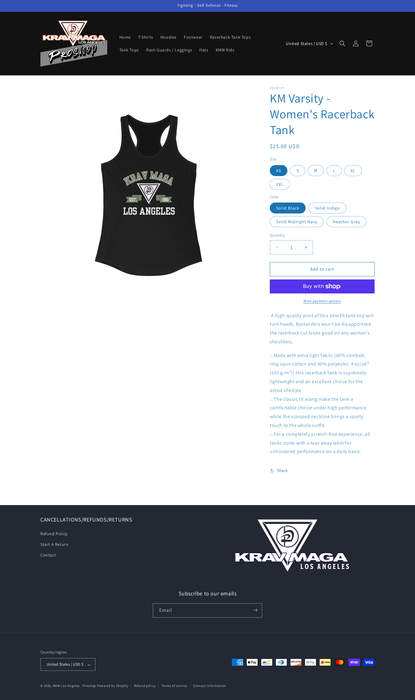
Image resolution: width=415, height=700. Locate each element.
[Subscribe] (255, 610)
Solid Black (287, 208)
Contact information (209, 686)
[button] (342, 43)
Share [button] (282, 470)
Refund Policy (53, 533)
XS (278, 170)
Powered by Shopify (112, 686)
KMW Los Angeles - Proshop (74, 686)
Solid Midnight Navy (296, 221)
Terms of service (174, 686)
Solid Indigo (327, 208)
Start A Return (54, 544)
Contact (48, 554)
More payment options (322, 301)
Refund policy (145, 686)
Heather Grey (346, 221)
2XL (279, 184)
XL (353, 170)
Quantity (277, 235)
